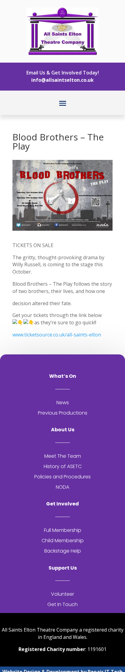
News (62, 402)
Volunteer (62, 594)
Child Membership (63, 540)
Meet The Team (62, 456)
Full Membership (62, 530)
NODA (62, 487)
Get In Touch (62, 604)
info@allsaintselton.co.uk (62, 80)
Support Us (63, 567)
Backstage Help (62, 550)
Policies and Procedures (62, 476)
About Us (62, 429)
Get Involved (62, 503)
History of (55, 466)
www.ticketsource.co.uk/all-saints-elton (56, 334)
